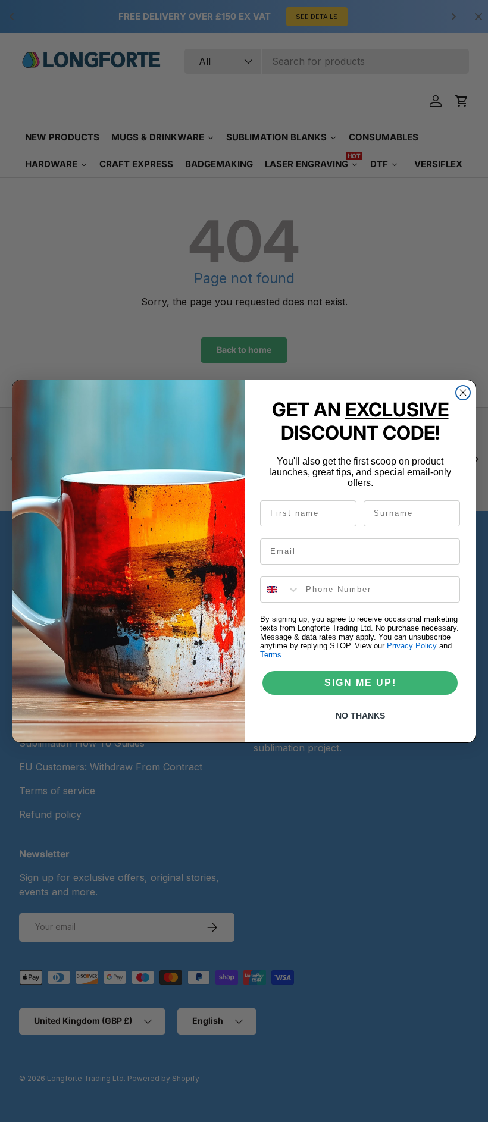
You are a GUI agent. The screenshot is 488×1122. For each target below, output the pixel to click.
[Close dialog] (463, 393)
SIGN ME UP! (360, 683)
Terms (270, 654)
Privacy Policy (412, 645)
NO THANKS (360, 715)
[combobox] (280, 589)
